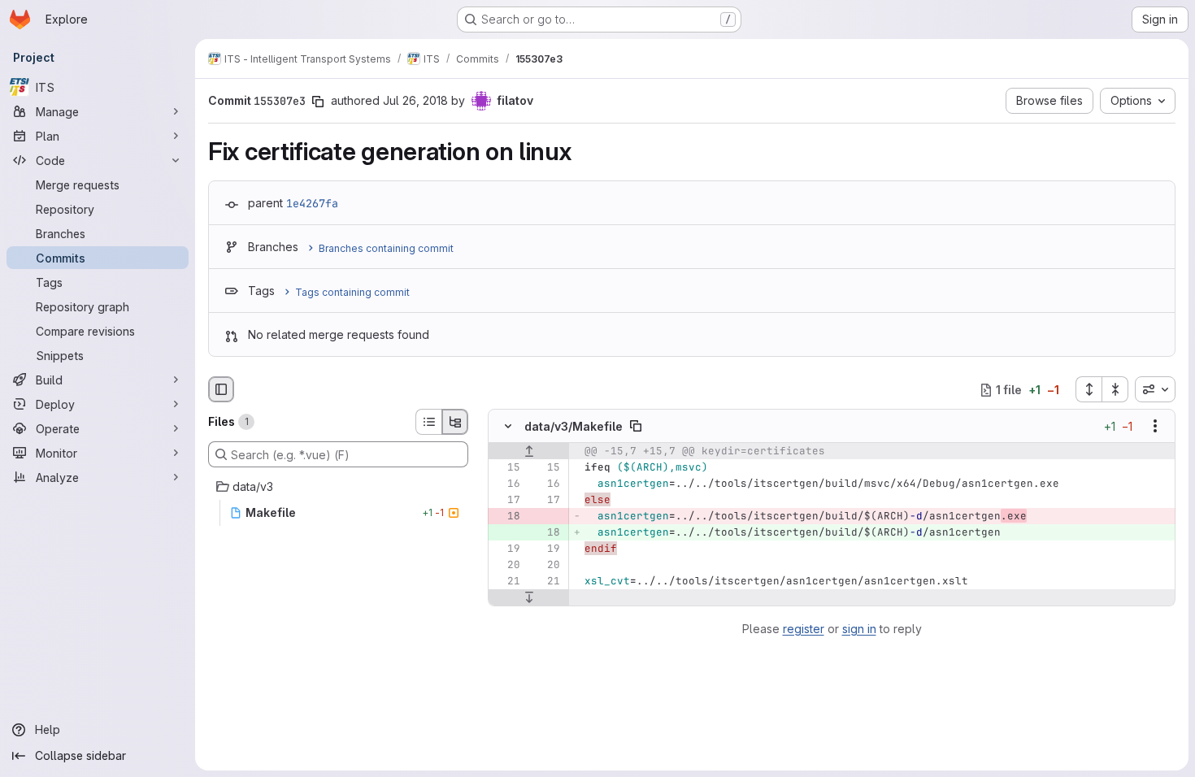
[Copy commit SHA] (318, 101)
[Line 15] (506, 468)
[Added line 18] (546, 533)
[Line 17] (506, 501)
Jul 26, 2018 (415, 100)
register (803, 629)
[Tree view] (455, 422)
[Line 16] (506, 484)
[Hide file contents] (508, 426)
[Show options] (1155, 426)
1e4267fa (312, 203)
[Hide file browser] (221, 389)
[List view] (428, 422)
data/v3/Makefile (573, 426)
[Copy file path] (635, 426)
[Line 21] (506, 582)
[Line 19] (506, 549)
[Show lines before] (529, 452)
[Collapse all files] (1115, 389)
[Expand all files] (1089, 389)
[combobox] (1155, 389)
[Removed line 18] (506, 517)
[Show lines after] (529, 598)
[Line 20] (506, 566)
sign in (859, 629)
